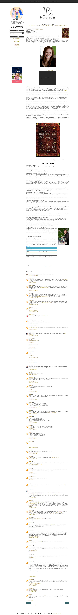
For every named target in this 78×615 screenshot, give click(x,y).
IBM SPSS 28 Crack (31, 479)
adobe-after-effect (31, 446)
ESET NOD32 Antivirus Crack (51, 412)
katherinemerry (31, 278)
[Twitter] (20, 27)
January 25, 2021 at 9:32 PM (33, 369)
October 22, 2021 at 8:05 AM (33, 473)
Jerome (30, 594)
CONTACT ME (47, 1)
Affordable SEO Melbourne (44, 287)
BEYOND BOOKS (37, 1)
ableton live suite (31, 428)
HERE (65, 90)
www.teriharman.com (39, 29)
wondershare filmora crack (33, 493)
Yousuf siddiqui (31, 377)
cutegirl (30, 319)
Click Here (30, 389)
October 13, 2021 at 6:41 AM (33, 422)
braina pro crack (51, 494)
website (51, 321)
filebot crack (60, 511)
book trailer (48, 265)
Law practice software (32, 381)
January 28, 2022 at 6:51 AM (33, 487)
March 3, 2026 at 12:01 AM (33, 598)
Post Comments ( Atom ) (34, 605)
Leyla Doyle (30, 372)
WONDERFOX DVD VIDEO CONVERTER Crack (35, 464)
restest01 (30, 461)
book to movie (17, 45)
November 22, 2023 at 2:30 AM (33, 537)
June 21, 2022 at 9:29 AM (32, 507)
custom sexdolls (39, 541)
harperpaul (30, 545)
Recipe (16, 42)
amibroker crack (31, 494)
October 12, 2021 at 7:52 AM (33, 407)
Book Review (41, 265)
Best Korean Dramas (37, 494)
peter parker (31, 522)
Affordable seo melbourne (33, 310)
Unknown (30, 456)
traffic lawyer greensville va (33, 550)
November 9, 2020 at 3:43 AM (33, 335)
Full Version (30, 421)
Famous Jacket (31, 314)
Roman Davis (31, 365)
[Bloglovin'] (11, 27)
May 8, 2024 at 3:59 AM (32, 551)
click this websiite (31, 398)
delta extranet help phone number (42, 296)
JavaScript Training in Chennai (33, 344)
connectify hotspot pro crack (60, 492)
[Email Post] (28, 265)
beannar (30, 293)
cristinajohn (30, 332)
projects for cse (31, 342)
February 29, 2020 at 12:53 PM (33, 323)
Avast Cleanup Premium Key (33, 437)
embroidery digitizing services (35, 536)
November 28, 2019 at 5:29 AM (33, 311)
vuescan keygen (39, 493)
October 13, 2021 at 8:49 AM (33, 429)
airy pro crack (31, 501)
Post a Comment (30, 600)
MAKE (30, 1)
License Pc (30, 510)
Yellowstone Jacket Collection (33, 327)
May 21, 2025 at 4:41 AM (32, 591)
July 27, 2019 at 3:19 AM (32, 282)
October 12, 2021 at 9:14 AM (33, 413)
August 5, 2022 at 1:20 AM (32, 514)
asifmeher (30, 385)
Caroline (30, 307)
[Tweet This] (50, 266)
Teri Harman (66, 265)
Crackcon (30, 468)
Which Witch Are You (42, 159)
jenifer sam (30, 300)
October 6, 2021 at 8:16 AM (33, 391)
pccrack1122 (31, 441)
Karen (30, 272)
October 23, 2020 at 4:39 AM (33, 329)
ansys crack (42, 494)
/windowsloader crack (55, 457)
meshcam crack (46, 494)
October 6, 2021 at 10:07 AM (33, 399)
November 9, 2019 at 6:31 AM (33, 297)
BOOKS (25, 1)
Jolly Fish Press (54, 265)
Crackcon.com (31, 472)
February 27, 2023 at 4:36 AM (33, 527)
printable (17, 47)
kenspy (30, 540)
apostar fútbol (44, 595)
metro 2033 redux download (51, 492)
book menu (17, 44)
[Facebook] (14, 27)
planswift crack (31, 511)
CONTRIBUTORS (55, 1)
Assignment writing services (33, 368)
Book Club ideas (16, 38)
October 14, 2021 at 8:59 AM (33, 438)
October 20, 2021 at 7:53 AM (33, 453)
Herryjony (30, 483)
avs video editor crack (59, 512)
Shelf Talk (61, 265)
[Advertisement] (17, 91)
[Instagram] (16, 27)
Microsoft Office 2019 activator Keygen (34, 406)
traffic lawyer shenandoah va (33, 590)
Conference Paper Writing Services (34, 340)
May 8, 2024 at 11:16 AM (32, 558)
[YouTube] (22, 27)
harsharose (30, 561)
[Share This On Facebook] (46, 266)
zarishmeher (31, 450)
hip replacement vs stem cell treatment (34, 583)
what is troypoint (52, 524)
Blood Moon (35, 265)
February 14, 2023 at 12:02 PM (33, 519)
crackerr (30, 394)
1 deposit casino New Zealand (39, 518)
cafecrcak (30, 500)
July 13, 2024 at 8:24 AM (32, 576)
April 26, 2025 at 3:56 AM (32, 585)
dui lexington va (31, 557)
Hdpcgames (31, 489)
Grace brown (31, 588)
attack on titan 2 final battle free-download (39, 502)
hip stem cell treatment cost (33, 584)
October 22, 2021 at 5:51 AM (33, 465)
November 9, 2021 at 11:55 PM (33, 480)
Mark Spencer (31, 285)
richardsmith (31, 579)
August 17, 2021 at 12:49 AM (33, 374)
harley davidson (46, 315)
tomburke (30, 530)
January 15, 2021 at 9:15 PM (33, 348)
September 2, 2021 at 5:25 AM (33, 382)
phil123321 (30, 517)
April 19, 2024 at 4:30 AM (32, 542)
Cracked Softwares (32, 476)
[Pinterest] (18, 27)
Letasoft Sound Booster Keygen (33, 452)
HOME (20, 1)
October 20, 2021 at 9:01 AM (33, 458)
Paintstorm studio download (33, 503)
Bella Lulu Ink (56, 613)
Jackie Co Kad (31, 338)
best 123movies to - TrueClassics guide (46, 302)
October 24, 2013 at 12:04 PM (33, 275)
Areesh (30, 425)
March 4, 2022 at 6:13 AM (32, 497)
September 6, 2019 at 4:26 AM (33, 290)
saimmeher (30, 402)
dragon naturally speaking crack (34, 505)
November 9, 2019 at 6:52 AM (33, 304)
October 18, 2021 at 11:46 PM (33, 447)
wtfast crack (55, 494)
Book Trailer (50, 70)
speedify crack (52, 513)
